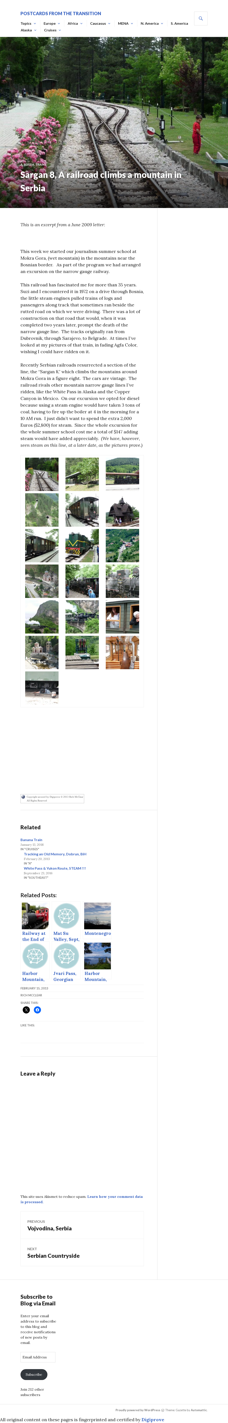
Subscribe (34, 1374)
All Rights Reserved (37, 800)
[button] (42, 474)
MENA (123, 23)
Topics (25, 23)
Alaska (26, 30)
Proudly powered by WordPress (138, 1410)
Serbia (29, 164)
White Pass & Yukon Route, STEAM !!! (55, 868)
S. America (179, 23)
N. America (150, 23)
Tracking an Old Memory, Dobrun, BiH (55, 854)
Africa (73, 23)
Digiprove (153, 1419)
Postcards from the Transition (60, 13)
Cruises (50, 30)
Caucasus (98, 23)
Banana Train (31, 840)
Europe (50, 23)
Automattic (199, 1410)
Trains (40, 164)
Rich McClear (31, 995)
